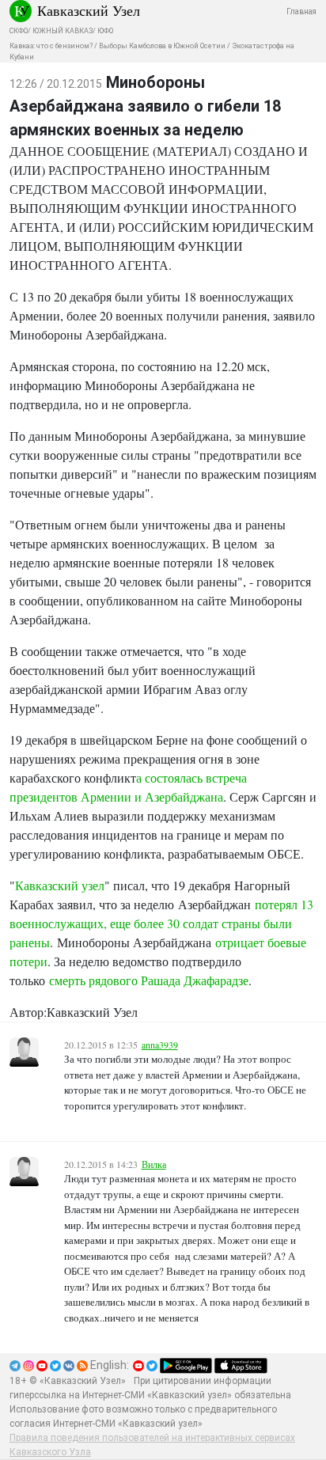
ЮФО (105, 31)
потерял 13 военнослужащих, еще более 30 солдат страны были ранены (161, 923)
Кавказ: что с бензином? (51, 46)
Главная (301, 11)
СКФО (18, 31)
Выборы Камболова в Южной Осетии (162, 46)
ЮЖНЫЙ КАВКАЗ (62, 31)
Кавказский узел (59, 885)
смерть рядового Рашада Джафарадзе (148, 980)
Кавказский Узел (88, 10)
